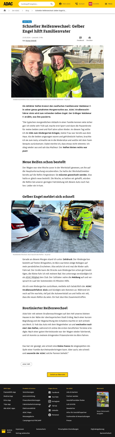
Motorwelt (100, 388)
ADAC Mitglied (32, 277)
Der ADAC (15, 11)
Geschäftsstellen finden (75, 400)
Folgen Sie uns (52, 388)
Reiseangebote (28, 416)
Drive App (7, 400)
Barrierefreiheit (105, 433)
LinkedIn (55, 410)
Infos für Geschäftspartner (76, 412)
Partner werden (72, 396)
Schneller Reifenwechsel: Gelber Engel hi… (50, 11)
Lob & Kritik (70, 404)
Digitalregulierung (97, 429)
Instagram (56, 401)
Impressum (20, 429)
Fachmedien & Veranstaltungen (78, 416)
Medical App (8, 396)
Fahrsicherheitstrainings (32, 404)
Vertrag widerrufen (23, 433)
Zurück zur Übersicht (57, 375)
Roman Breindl (31, 41)
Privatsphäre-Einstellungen (68, 429)
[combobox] (36, 4)
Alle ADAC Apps (9, 408)
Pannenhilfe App (10, 392)
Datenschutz (41, 429)
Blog (27, 11)
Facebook (55, 392)
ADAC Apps (7, 388)
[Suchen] (51, 4)
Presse (68, 420)
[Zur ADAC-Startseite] (8, 4)
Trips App (7, 404)
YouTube (55, 397)
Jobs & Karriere (72, 392)
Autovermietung (29, 396)
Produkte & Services (29, 388)
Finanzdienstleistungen (31, 400)
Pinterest (55, 415)
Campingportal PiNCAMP (32, 420)
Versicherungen (28, 392)
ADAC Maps (27, 412)
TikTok (54, 406)
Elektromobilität (29, 408)
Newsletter (70, 408)
